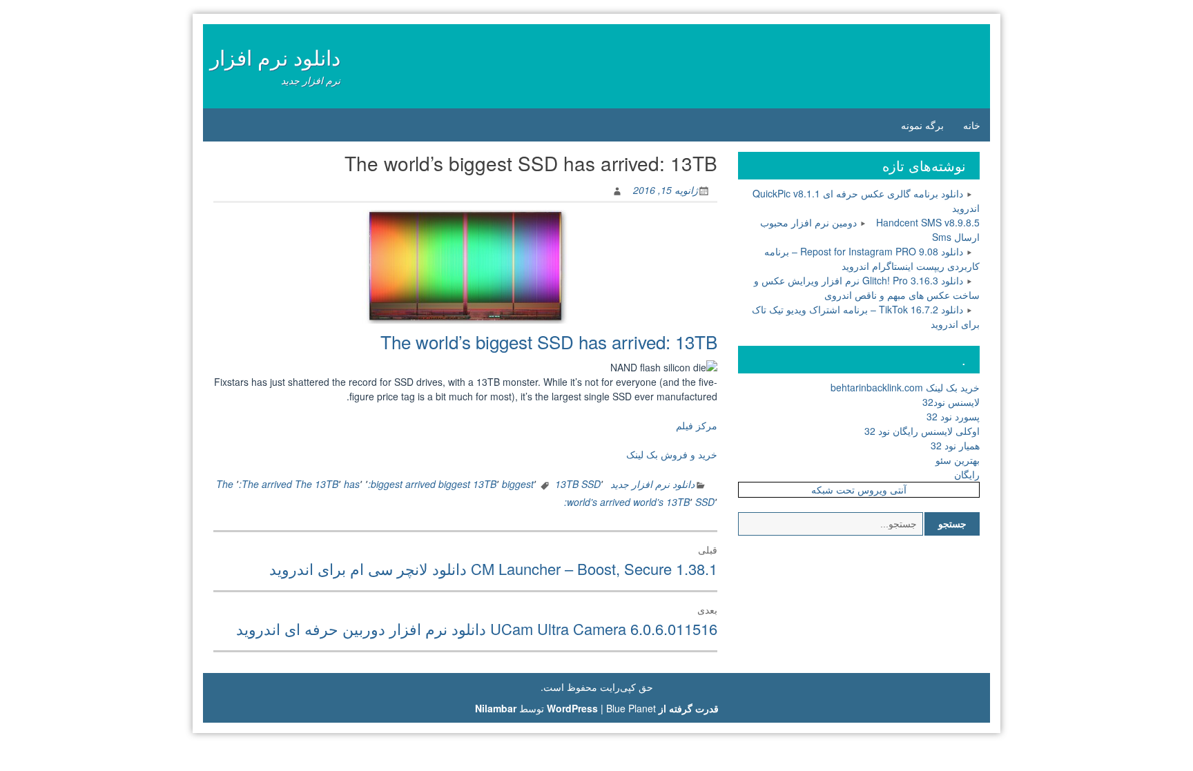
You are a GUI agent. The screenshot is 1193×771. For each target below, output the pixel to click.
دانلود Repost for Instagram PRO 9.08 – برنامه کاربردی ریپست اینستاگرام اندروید (872, 258)
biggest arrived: (402, 484)
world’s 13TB (661, 502)
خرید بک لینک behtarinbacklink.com (905, 387)
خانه (971, 125)
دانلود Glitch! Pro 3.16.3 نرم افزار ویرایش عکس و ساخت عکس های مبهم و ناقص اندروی (867, 287)
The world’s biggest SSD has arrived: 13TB (548, 341)
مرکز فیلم (696, 425)
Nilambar (495, 708)
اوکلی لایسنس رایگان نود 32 (922, 431)
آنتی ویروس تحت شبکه (858, 489)
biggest (518, 484)
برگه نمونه (922, 125)
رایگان (967, 474)
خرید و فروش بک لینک (671, 454)
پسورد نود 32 (953, 416)
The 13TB (316, 484)
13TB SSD (578, 484)
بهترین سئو (957, 460)
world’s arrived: (597, 502)
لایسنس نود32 (951, 402)
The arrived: (265, 484)
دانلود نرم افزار (275, 57)
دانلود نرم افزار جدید (652, 484)
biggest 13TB (467, 484)
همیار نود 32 (955, 445)
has (352, 484)
